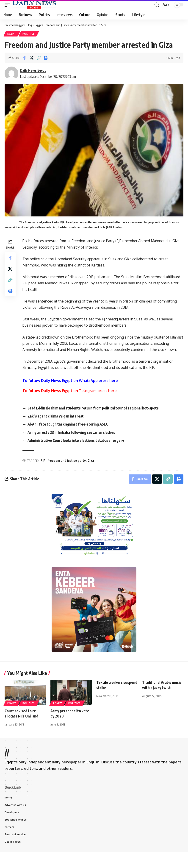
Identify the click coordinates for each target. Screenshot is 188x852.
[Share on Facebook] (24, 58)
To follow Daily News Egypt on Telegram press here (69, 390)
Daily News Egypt (33, 70)
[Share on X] (31, 58)
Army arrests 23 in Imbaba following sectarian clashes (71, 432)
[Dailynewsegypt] (34, 4)
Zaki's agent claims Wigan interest (56, 416)
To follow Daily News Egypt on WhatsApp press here (70, 380)
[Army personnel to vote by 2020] (71, 692)
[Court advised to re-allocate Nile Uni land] (25, 692)
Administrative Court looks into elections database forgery (76, 440)
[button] (8, 4)
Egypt (11, 33)
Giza (91, 460)
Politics (28, 33)
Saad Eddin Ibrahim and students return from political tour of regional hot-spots (93, 408)
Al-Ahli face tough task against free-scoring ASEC (68, 424)
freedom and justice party (66, 460)
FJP (43, 460)
